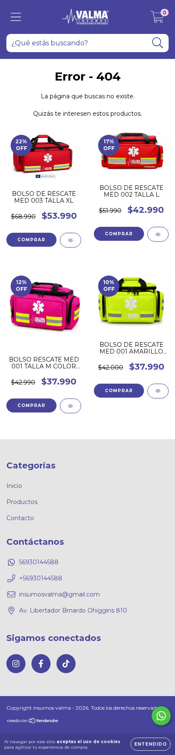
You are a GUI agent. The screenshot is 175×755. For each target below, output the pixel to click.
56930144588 (39, 562)
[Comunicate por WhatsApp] (161, 715)
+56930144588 (40, 578)
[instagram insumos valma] (15, 663)
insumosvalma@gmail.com (59, 594)
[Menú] (15, 17)
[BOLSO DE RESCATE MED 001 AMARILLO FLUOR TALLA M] (158, 391)
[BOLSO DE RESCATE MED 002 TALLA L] (158, 234)
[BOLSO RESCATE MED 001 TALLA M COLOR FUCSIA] (70, 405)
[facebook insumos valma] (41, 663)
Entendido (150, 744)
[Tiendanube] (32, 722)
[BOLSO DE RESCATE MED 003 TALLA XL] (70, 240)
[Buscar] (158, 43)
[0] (157, 19)
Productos (21, 502)
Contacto (20, 518)
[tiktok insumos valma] (66, 663)
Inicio (14, 486)
